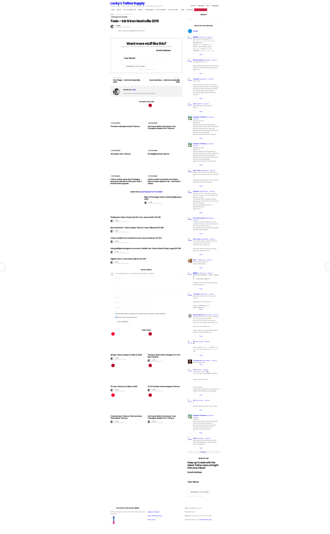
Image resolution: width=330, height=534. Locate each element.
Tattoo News (115, 123)
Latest (193, 6)
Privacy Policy (151, 519)
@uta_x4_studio (199, 341)
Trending (215, 6)
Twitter (201, 54)
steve (194, 104)
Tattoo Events (161, 10)
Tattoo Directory (129, 10)
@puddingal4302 (205, 170)
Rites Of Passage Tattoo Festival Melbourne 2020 (163, 198)
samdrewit (196, 79)
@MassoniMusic (206, 360)
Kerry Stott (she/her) (199, 218)
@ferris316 (199, 103)
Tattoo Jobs (173, 10)
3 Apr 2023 (209, 37)
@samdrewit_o (203, 79)
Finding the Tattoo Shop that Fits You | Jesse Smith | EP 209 (135, 217)
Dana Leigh (196, 170)
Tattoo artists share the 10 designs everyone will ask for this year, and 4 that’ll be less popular (125, 181)
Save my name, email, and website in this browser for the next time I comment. (140, 314)
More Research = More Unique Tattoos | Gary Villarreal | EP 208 (136, 227)
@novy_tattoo (210, 117)
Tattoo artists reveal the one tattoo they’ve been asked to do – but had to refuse (164, 181)
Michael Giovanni (198, 60)
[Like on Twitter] (198, 55)
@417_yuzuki (202, 37)
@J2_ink (200, 369)
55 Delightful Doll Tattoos (158, 154)
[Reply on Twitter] (193, 55)
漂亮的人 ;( (196, 273)
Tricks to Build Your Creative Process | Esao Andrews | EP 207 (136, 238)
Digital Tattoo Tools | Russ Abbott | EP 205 (128, 259)
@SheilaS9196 (203, 294)
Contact (190, 10)
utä (194, 341)
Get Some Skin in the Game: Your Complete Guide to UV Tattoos (162, 127)
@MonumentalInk (208, 315)
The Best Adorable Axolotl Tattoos (125, 126)
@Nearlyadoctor (210, 218)
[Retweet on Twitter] (196, 55)
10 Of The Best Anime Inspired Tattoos (164, 386)
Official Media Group (206, 519)
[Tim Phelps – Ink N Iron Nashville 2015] (2, 267)
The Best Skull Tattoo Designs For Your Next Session (164, 356)
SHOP (113, 10)
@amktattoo (201, 438)
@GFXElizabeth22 (203, 191)
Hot (207, 6)
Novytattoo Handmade (200, 117)
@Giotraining (207, 60)
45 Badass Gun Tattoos (120, 154)
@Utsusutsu (203, 273)
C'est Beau (196, 294)
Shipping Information (153, 512)
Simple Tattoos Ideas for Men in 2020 (126, 355)
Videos (140, 10)
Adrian (195, 438)
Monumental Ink (198, 315)
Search (218, 19)
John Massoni (197, 360)
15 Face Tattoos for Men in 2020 (123, 386)
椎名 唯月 (196, 37)
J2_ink (195, 369)
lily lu (195, 260)
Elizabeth (196, 191)
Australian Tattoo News (151, 192)
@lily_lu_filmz (202, 260)
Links (183, 10)
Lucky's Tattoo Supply (127, 3)
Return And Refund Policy (155, 516)
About (119, 10)
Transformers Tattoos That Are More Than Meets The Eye (126, 417)
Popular (201, 6)
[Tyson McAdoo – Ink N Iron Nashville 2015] (328, 267)
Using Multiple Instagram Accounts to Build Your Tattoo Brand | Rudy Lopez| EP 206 (145, 248)
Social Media (149, 10)
